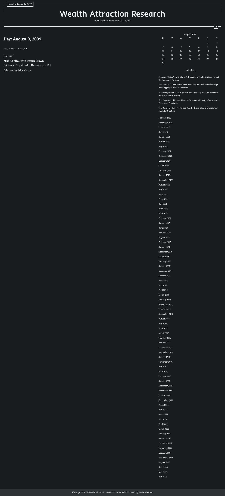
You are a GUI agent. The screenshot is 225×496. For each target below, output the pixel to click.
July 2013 (163, 323)
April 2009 (163, 424)
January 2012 (164, 357)
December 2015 (165, 252)
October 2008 (164, 453)
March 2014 (164, 295)
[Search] (216, 27)
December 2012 (165, 347)
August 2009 (164, 405)
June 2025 (163, 132)
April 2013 (163, 328)
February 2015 (165, 261)
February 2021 (165, 218)
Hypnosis (8, 56)
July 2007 (163, 477)
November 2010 (165, 362)
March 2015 (164, 256)
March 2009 (164, 429)
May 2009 (163, 419)
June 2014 (163, 280)
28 (199, 59)
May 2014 (163, 285)
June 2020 (163, 228)
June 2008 (163, 467)
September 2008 (166, 457)
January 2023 (164, 175)
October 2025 (164, 127)
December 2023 (165, 156)
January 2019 (164, 233)
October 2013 (164, 309)
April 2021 (163, 213)
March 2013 (164, 333)
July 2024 (163, 146)
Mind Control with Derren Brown (24, 60)
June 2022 (163, 194)
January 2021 (164, 223)
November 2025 (165, 122)
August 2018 (164, 237)
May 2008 (163, 472)
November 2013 (165, 304)
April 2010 (163, 371)
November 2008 (165, 448)
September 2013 (166, 314)
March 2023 (164, 166)
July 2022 (163, 189)
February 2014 (165, 300)
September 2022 (166, 180)
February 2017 (165, 242)
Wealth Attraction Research (112, 14)
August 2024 (164, 142)
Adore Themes (145, 492)
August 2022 (164, 185)
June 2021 (163, 209)
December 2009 (165, 386)
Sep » (193, 70)
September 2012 (166, 352)
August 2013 (164, 319)
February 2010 (165, 376)
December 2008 (165, 443)
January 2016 (164, 247)
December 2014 (165, 271)
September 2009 (166, 400)
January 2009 (164, 438)
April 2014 (163, 290)
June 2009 (163, 414)
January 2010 (164, 381)
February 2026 (165, 118)
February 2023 (165, 170)
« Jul (187, 70)
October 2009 (164, 395)
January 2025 (164, 137)
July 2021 (163, 204)
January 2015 (164, 266)
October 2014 (164, 276)
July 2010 (163, 367)
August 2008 (164, 462)
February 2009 (165, 434)
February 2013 (165, 338)
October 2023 (164, 161)
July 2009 (163, 410)
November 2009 (165, 390)
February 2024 (165, 151)
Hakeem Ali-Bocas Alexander (17, 65)
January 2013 (164, 343)
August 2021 (164, 199)
